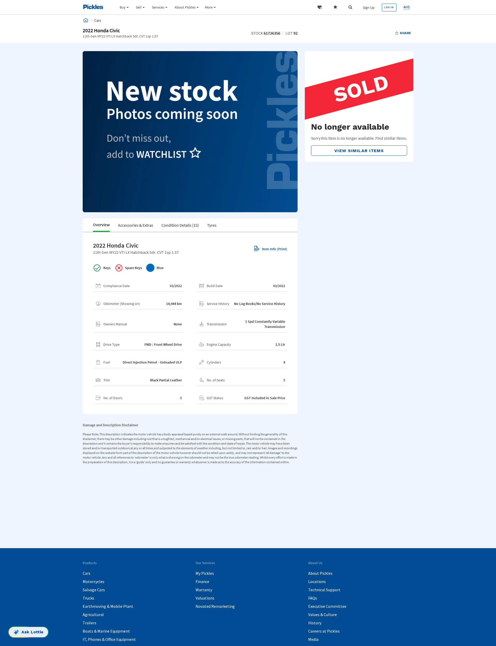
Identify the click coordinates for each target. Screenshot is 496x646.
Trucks (88, 598)
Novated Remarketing (215, 606)
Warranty (204, 589)
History (314, 622)
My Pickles (205, 573)
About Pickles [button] (185, 7)
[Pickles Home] (86, 20)
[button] (319, 7)
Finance (202, 581)
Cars (86, 573)
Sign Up (369, 7)
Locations (317, 581)
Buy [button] (123, 7)
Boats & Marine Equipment (106, 631)
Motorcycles (93, 581)
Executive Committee (327, 606)
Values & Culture (322, 614)
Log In (389, 7)
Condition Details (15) (180, 225)
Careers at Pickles (324, 631)
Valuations (205, 598)
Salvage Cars (94, 589)
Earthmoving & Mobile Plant (108, 606)
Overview (101, 224)
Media (313, 639)
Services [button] (158, 7)
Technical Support (324, 589)
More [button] (209, 7)
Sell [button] (139, 7)
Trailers (89, 622)
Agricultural (93, 614)
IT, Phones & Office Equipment (109, 639)
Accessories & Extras (135, 225)
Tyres (211, 225)
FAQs (312, 598)
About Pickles (320, 573)
